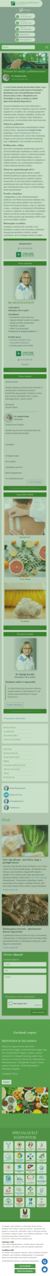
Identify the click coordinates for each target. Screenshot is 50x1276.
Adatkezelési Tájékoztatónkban (12, 1239)
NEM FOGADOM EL (25, 1271)
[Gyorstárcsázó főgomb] (45, 1262)
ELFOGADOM (25, 1266)
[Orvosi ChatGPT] (45, 1269)
